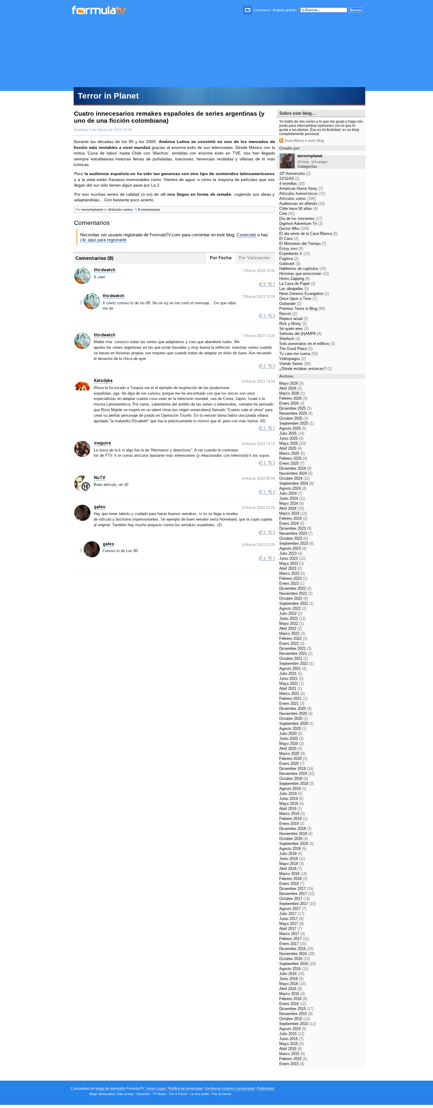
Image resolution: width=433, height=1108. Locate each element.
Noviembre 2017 (297, 893)
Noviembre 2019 (297, 773)
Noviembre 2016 (297, 953)
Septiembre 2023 (296, 543)
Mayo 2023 (291, 563)
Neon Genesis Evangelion (304, 293)
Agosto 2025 (292, 428)
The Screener (222, 1094)
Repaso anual (293, 318)
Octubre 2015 (294, 1018)
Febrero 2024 (293, 518)
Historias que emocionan (304, 273)
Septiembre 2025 (296, 423)
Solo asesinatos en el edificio (307, 343)
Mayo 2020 (291, 743)
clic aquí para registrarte (103, 239)
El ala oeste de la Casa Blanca (308, 233)
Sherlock (289, 338)
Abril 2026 (290, 388)
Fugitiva (288, 258)
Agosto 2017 (292, 908)
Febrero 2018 (293, 878)
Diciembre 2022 (295, 588)
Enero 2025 (291, 463)
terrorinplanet (92, 209)
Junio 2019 (291, 798)
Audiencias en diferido (302, 203)
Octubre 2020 (293, 718)
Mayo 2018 (291, 863)
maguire (102, 443)
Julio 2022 (290, 613)
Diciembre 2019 (296, 768)
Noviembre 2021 (296, 653)
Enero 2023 (291, 583)
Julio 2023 (290, 553)
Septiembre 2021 (296, 663)
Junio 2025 (291, 438)
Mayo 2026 (291, 383)
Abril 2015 (290, 1048)
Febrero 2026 (293, 398)
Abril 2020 (290, 748)
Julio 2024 (290, 493)
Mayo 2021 (291, 683)
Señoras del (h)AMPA (300, 333)
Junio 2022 (292, 618)
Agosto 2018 (292, 848)
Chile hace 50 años (298, 208)
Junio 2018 (292, 858)
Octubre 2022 (293, 598)
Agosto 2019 (292, 788)
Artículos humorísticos (302, 193)
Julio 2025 (291, 433)
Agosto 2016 (293, 968)
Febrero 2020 (293, 758)
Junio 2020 (291, 738)
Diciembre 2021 (295, 648)
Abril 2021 (290, 688)
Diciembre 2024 (295, 468)
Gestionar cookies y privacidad (229, 1089)
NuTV (99, 477)
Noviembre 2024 (296, 473)
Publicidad (265, 1089)
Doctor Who (294, 228)
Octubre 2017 (294, 898)
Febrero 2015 (293, 1058)
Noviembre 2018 (296, 833)
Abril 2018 (290, 868)
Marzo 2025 (292, 453)
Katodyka (103, 380)
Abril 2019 (290, 808)
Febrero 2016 (293, 998)
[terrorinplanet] (287, 167)
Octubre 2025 (293, 418)
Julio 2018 (290, 853)
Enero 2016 (292, 1003)
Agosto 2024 (292, 488)
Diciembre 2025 (295, 408)
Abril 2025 (290, 448)
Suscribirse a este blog (303, 140)
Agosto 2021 (292, 668)
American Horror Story (301, 188)
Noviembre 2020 (296, 713)
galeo (99, 506)
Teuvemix (143, 1094)
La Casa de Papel (297, 283)
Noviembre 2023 (296, 533)
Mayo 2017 (291, 923)
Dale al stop (125, 1094)
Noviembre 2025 (296, 413)
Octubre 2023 (293, 538)
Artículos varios (120, 209)
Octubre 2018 (293, 838)
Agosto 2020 (292, 728)
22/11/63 (289, 178)
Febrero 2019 (293, 818)
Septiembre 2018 (296, 843)
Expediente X (294, 253)
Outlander (290, 303)
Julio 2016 (291, 973)
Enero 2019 (291, 823)
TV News (159, 1094)
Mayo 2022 (291, 623)
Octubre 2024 (294, 478)
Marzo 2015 (292, 1053)
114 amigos (319, 162)
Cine (287, 213)
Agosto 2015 (292, 1028)
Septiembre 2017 (297, 903)
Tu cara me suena (298, 353)
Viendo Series (295, 363)
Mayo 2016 (292, 983)
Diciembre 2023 (295, 528)
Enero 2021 (291, 703)
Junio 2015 (291, 1038)
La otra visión (199, 1094)
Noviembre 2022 (296, 593)
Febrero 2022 (293, 638)
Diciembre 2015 (296, 1008)
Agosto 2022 (292, 608)
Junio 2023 (292, 558)
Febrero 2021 (293, 698)
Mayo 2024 (291, 503)
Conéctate (246, 234)
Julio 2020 (290, 733)
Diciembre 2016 (296, 948)
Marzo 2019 (292, 813)
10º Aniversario (294, 173)
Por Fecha (221, 257)
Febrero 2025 (293, 458)
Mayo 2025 (292, 443)
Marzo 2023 (292, 573)
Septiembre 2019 (296, 783)
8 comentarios (148, 209)
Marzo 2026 (292, 393)
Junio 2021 (291, 678)
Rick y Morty (293, 323)
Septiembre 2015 (297, 1023)
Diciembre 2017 (296, 888)
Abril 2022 (290, 628)
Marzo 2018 (293, 873)
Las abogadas (294, 288)
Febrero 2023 (293, 578)
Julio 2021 (290, 673)
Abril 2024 (291, 508)
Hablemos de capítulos (302, 268)
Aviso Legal (156, 1089)
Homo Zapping (294, 278)
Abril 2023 (290, 568)
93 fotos (303, 162)
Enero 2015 (291, 1064)
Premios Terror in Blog (302, 308)
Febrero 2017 (294, 938)
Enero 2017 (292, 943)
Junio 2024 (292, 498)
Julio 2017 (291, 913)
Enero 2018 (291, 883)
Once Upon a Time (298, 298)
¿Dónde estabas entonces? (305, 368)
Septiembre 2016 (297, 963)
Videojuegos (292, 358)
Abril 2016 (290, 988)
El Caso (288, 238)
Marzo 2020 (292, 753)
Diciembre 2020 (295, 708)
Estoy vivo (291, 248)
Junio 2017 (291, 918)
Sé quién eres (293, 328)
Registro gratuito (284, 10)
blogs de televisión (110, 1089)
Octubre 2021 (293, 658)
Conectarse (261, 10)
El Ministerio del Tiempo (302, 243)
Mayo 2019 (291, 803)
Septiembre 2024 (296, 483)
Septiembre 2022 (296, 603)
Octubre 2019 (293, 778)
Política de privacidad (185, 1089)
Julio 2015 (291, 1033)
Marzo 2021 (292, 693)
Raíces (288, 313)
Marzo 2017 (292, 933)
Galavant (289, 263)
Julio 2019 (290, 793)
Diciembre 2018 (295, 828)
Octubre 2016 (294, 958)
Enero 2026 (291, 403)
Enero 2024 (291, 523)
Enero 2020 (291, 763)
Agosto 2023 (292, 548)
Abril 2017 (290, 928)
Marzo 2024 (293, 513)
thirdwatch (104, 270)
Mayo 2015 (291, 1043)
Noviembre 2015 (296, 1013)
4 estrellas (292, 183)
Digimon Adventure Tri (301, 223)
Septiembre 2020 (296, 723)
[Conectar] (248, 10)
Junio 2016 (291, 978)
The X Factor (177, 1094)
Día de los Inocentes (300, 218)
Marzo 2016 (292, 993)
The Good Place (296, 348)
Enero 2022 (291, 643)
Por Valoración (254, 257)
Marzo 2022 (292, 633)
